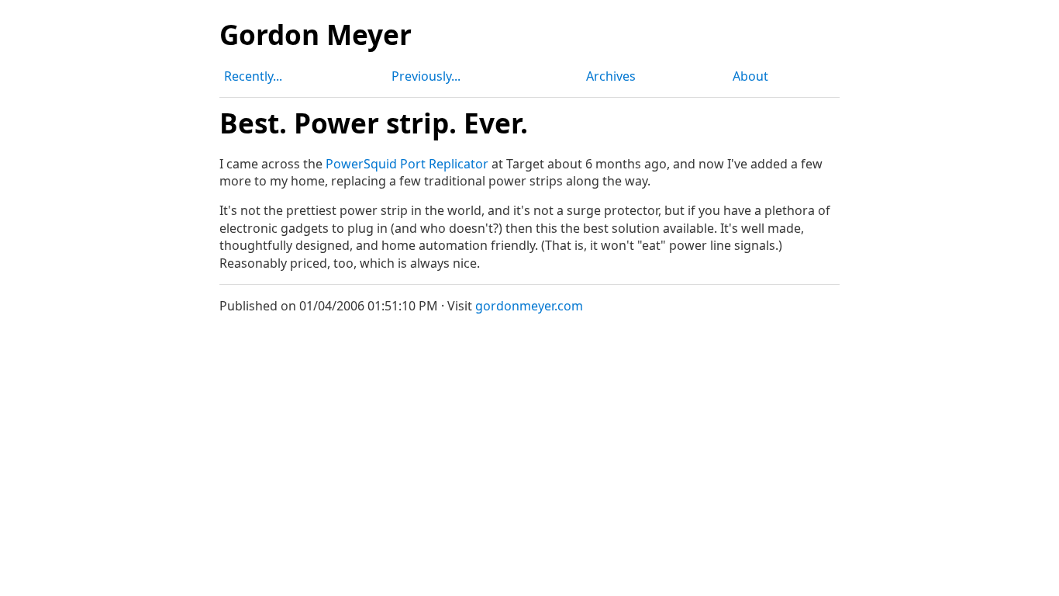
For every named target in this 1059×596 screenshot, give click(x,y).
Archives (611, 76)
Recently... (253, 76)
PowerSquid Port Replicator (407, 163)
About (750, 76)
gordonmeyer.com (529, 305)
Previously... (426, 76)
